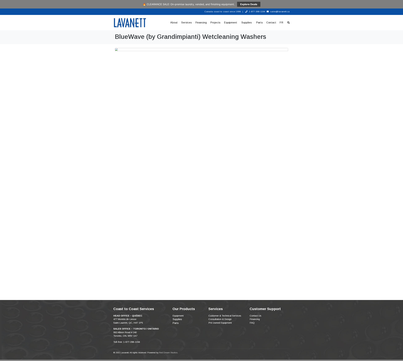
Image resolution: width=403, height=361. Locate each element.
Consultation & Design (220, 319)
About (174, 22)
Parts (259, 22)
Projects (215, 22)
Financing (201, 22)
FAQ (252, 322)
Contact (271, 22)
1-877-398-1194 (257, 11)
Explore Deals (248, 4)
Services (186, 22)
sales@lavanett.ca (280, 11)
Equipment (230, 22)
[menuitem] (281, 22)
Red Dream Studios (168, 352)
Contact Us (255, 315)
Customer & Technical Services (224, 315)
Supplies (246, 22)
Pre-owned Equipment (220, 322)
